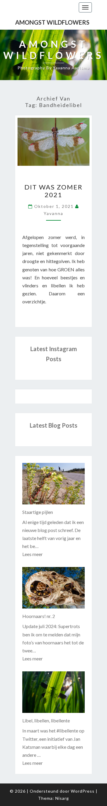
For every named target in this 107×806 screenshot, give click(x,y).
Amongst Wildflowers (52, 22)
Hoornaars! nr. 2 (38, 616)
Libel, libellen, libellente (46, 720)
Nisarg (62, 798)
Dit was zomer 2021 (53, 191)
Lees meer (32, 554)
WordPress (83, 791)
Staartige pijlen (37, 512)
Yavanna (53, 213)
